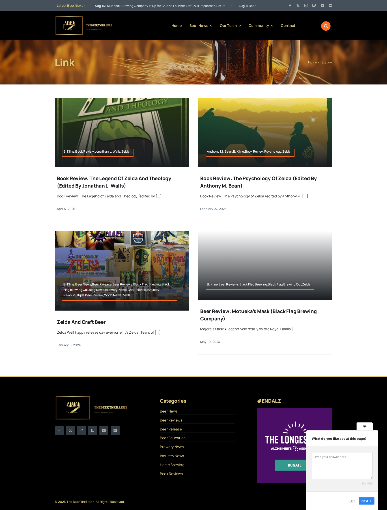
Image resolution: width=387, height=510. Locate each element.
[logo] (84, 17)
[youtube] (322, 5)
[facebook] (290, 5)
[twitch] (314, 5)
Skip (352, 501)
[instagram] (306, 5)
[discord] (330, 5)
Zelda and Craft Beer (81, 322)
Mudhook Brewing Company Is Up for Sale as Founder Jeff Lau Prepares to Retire (125, 6)
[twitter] (298, 5)
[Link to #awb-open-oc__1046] (326, 26)
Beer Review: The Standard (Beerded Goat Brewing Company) (255, 6)
